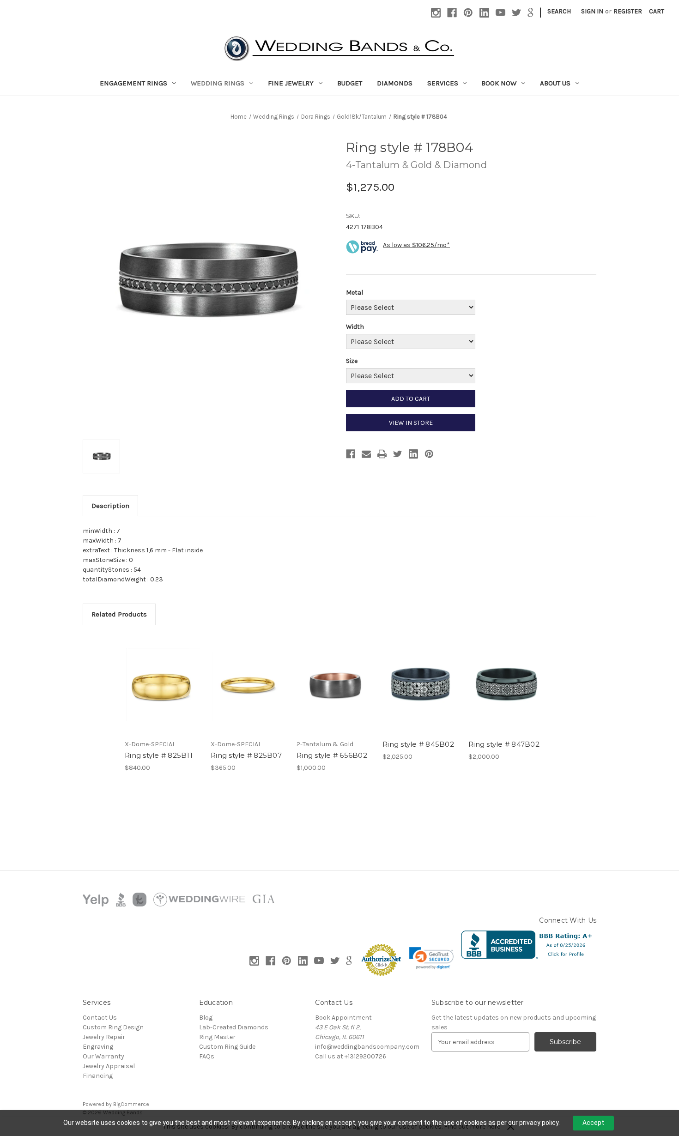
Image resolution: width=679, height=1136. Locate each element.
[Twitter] (516, 13)
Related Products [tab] (119, 614)
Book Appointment (343, 1017)
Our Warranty (103, 1056)
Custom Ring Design (113, 1027)
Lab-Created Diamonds (233, 1027)
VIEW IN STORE (411, 423)
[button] (431, 958)
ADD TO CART (410, 399)
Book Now (498, 83)
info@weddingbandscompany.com (367, 1047)
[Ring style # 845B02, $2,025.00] (420, 684)
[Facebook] (452, 13)
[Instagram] (436, 13)
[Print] (382, 453)
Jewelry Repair (104, 1037)
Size (352, 361)
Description (110, 506)
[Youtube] (500, 13)
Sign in (592, 11)
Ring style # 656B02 (332, 755)
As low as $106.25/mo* (416, 245)
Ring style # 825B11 (159, 755)
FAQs (206, 1056)
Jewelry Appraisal (109, 1066)
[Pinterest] (468, 13)
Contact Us (100, 1017)
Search (559, 11)
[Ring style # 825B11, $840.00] (163, 684)
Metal (354, 292)
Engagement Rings (133, 83)
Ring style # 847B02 (504, 744)
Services (442, 83)
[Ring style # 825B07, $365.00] (248, 684)
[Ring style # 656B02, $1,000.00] (334, 684)
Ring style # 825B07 (246, 755)
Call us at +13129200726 (350, 1056)
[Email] (366, 453)
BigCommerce (131, 1104)
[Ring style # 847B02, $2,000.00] (506, 684)
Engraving (98, 1047)
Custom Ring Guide (227, 1047)
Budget (349, 83)
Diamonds (394, 83)
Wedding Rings (217, 83)
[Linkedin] (484, 13)
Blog (205, 1017)
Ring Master (217, 1037)
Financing (98, 1076)
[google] (530, 13)
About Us (555, 83)
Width (355, 327)
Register (627, 11)
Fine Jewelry (291, 83)
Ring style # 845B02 (418, 744)
